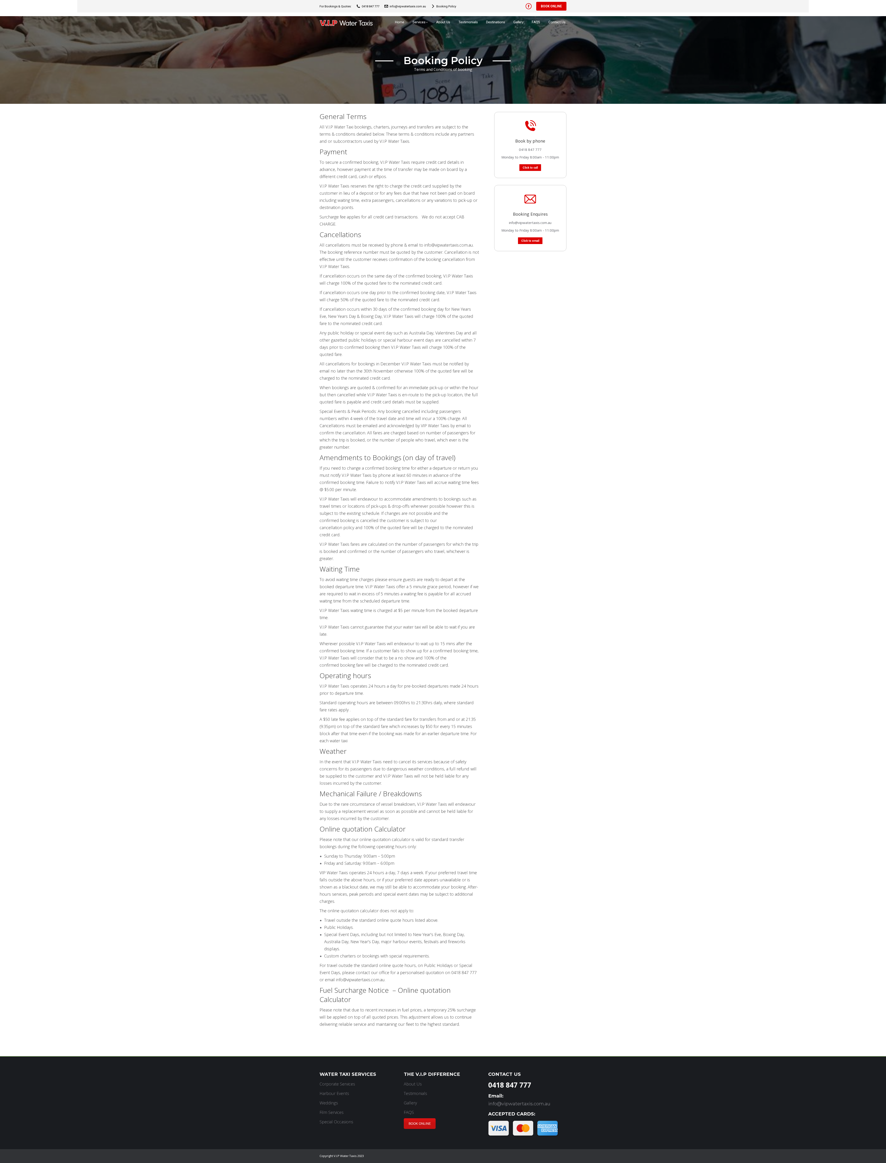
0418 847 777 (370, 6)
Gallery (410, 1103)
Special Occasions (336, 1121)
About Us (413, 1084)
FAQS (409, 1112)
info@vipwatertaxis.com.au (408, 6)
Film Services (332, 1112)
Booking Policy (446, 6)
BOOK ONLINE (420, 1123)
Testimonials (415, 1093)
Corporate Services (337, 1084)
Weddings (329, 1103)
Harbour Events (334, 1093)
